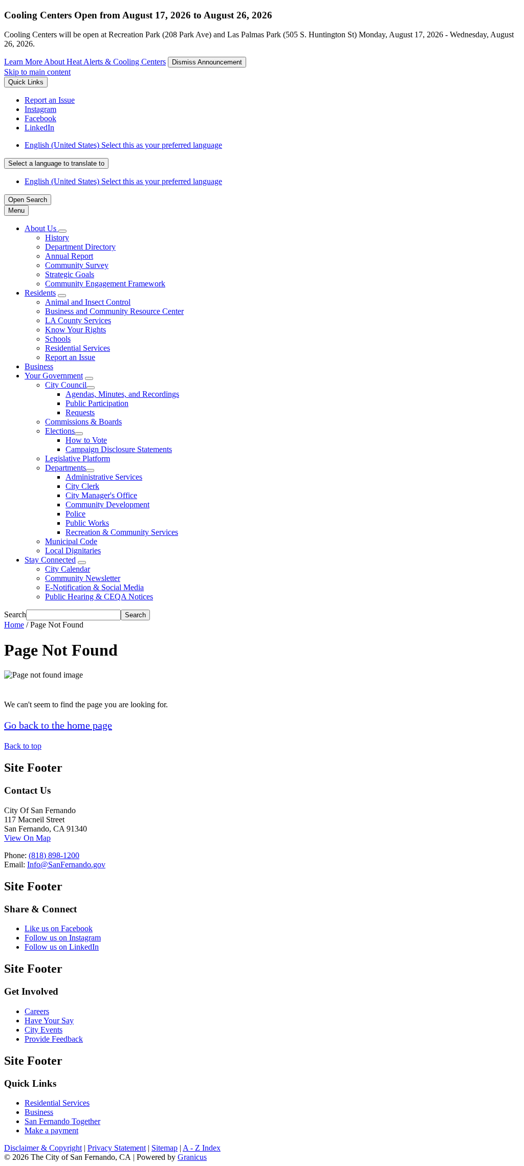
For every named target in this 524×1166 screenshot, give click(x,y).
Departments (65, 467)
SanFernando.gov (76, 864)
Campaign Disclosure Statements (119, 449)
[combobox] (56, 163)
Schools (58, 338)
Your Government (54, 375)
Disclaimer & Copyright (43, 1147)
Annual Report (69, 256)
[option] (272, 145)
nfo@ (39, 864)
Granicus (192, 1157)
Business (39, 366)
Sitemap (164, 1147)
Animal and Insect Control (87, 302)
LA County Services (78, 320)
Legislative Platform (77, 458)
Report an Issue (70, 357)
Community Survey (76, 265)
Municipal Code (71, 541)
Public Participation (97, 403)
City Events (43, 1029)
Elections (60, 431)
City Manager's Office (101, 495)
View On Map (27, 838)
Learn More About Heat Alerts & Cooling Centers (85, 61)
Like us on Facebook (59, 928)
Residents (40, 292)
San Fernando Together (62, 1121)
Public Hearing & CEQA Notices (99, 596)
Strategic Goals (69, 274)
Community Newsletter (82, 578)
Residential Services (77, 348)
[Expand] (62, 231)
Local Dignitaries (73, 550)
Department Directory (80, 246)
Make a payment (51, 1130)
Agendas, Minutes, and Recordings (122, 394)
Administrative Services (104, 477)
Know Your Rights (75, 329)
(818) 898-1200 (54, 855)
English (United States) (123, 145)
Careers (37, 1011)
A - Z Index (202, 1147)
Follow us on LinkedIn (62, 947)
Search (15, 614)
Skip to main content (37, 72)
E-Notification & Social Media (94, 587)
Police (75, 513)
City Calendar (67, 569)
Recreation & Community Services (122, 532)
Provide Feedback (54, 1039)
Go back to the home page (58, 725)
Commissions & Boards (83, 421)
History (57, 237)
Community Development (107, 504)
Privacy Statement (117, 1147)
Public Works (87, 523)
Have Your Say (49, 1020)
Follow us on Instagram (63, 937)
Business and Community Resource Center (114, 311)
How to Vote (86, 440)
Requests (80, 412)
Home (14, 624)
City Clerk (82, 486)
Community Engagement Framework (105, 283)
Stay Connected (50, 559)
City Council (65, 384)
